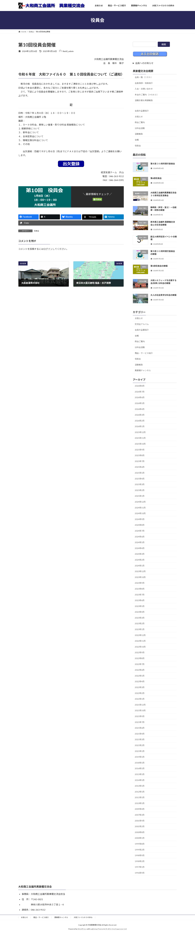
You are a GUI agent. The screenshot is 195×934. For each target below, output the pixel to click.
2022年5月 (139, 676)
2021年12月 (140, 704)
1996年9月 (139, 873)
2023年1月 (139, 629)
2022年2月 (139, 693)
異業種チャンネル (143, 370)
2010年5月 (139, 803)
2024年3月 (139, 554)
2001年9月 (139, 820)
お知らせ (139, 116)
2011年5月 (139, 797)
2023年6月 (139, 600)
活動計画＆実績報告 (144, 100)
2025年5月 (139, 473)
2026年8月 (139, 386)
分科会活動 (140, 128)
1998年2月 (139, 861)
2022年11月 (140, 641)
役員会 (36, 231)
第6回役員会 (156, 178)
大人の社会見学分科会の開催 (163, 295)
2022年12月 (140, 635)
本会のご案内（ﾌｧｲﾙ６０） (147, 94)
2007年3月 (139, 815)
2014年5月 (139, 780)
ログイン (48, 249)
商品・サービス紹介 (144, 353)
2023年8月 (139, 589)
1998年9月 (139, 855)
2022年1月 (139, 699)
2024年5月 (139, 542)
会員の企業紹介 (142, 111)
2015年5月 (139, 774)
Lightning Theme (96, 929)
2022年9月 (139, 652)
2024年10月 (140, 513)
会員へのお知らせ (144, 63)
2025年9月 (139, 449)
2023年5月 (139, 606)
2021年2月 (139, 745)
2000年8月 (139, 832)
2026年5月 (139, 403)
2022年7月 (139, 664)
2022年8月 (139, 658)
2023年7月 (139, 594)
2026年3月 (139, 415)
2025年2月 (139, 490)
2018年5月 (139, 762)
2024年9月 (139, 519)
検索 (164, 44)
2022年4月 (139, 681)
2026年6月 (139, 397)
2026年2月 (139, 420)
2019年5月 (139, 757)
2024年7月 (139, 531)
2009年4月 (139, 809)
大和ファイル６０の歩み (83, 917)
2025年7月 (139, 461)
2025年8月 (139, 455)
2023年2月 (139, 623)
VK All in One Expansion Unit (116, 929)
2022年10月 (140, 647)
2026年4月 (139, 409)
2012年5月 (139, 791)
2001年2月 (139, 826)
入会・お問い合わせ (144, 89)
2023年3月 (139, 618)
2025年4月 (139, 478)
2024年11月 (140, 507)
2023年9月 (139, 583)
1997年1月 (139, 867)
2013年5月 (139, 786)
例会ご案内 (140, 122)
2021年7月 (139, 722)
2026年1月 (139, 426)
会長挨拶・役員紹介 (144, 83)
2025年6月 (139, 467)
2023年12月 (140, 571)
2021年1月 (139, 751)
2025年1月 (139, 496)
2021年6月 (139, 728)
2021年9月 (139, 716)
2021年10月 (140, 710)
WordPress (82, 929)
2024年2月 (139, 560)
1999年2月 (139, 849)
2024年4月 (139, 548)
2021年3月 (139, 739)
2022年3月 (139, 687)
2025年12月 (140, 432)
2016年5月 (139, 768)
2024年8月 (139, 525)
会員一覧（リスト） (144, 77)
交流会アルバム (142, 324)
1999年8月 (139, 844)
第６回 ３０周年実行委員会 (162, 163)
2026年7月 (139, 391)
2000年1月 (139, 838)
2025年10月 (140, 444)
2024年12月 (140, 502)
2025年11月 (140, 438)
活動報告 (139, 134)
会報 (137, 140)
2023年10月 (140, 577)
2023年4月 (139, 612)
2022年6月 (139, 670)
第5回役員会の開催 (159, 266)
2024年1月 (139, 565)
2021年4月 (139, 733)
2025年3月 (139, 484)
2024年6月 (139, 536)
